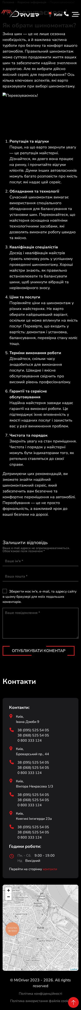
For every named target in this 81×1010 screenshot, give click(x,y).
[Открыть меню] (75, 15)
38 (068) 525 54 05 (33, 735)
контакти (50, 869)
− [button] (8, 897)
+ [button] (8, 890)
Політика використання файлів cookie (40, 1001)
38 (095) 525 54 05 (33, 730)
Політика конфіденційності (40, 993)
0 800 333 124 (29, 740)
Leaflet (73, 969)
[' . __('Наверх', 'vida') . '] (73, 1002)
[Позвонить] (66, 14)
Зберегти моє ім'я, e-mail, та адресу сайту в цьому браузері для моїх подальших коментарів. (39, 596)
